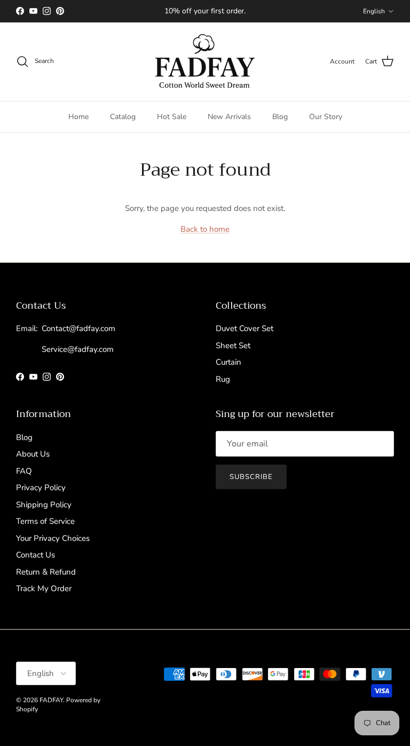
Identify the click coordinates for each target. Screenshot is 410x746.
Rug (223, 379)
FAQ (24, 471)
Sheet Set (233, 345)
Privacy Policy (41, 487)
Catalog (123, 117)
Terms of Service (45, 521)
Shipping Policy (44, 504)
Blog (280, 117)
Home (78, 117)
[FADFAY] (205, 61)
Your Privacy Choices (53, 538)
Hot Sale (171, 117)
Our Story (325, 117)
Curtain (228, 362)
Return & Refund (46, 572)
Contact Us (35, 554)
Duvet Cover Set (244, 328)
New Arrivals (229, 117)
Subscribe (251, 477)
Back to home (205, 229)
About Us (33, 454)
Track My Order (44, 588)
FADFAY (51, 700)
